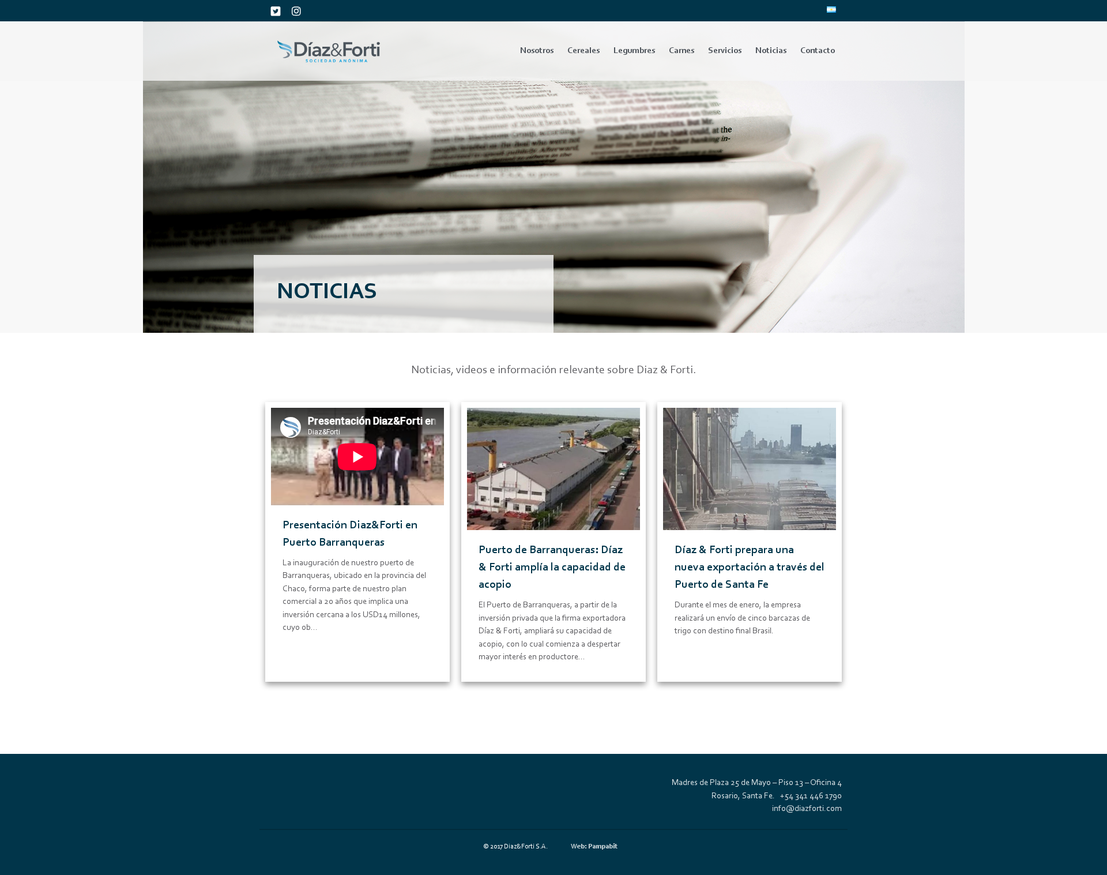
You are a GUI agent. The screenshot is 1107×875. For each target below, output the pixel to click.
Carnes (681, 51)
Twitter (275, 11)
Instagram (296, 11)
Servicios (724, 51)
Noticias (770, 51)
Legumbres (634, 51)
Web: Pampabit (594, 846)
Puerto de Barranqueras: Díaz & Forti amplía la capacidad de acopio (552, 567)
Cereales (583, 51)
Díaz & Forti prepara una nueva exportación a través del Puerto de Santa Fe (749, 567)
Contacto (817, 51)
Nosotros (537, 51)
